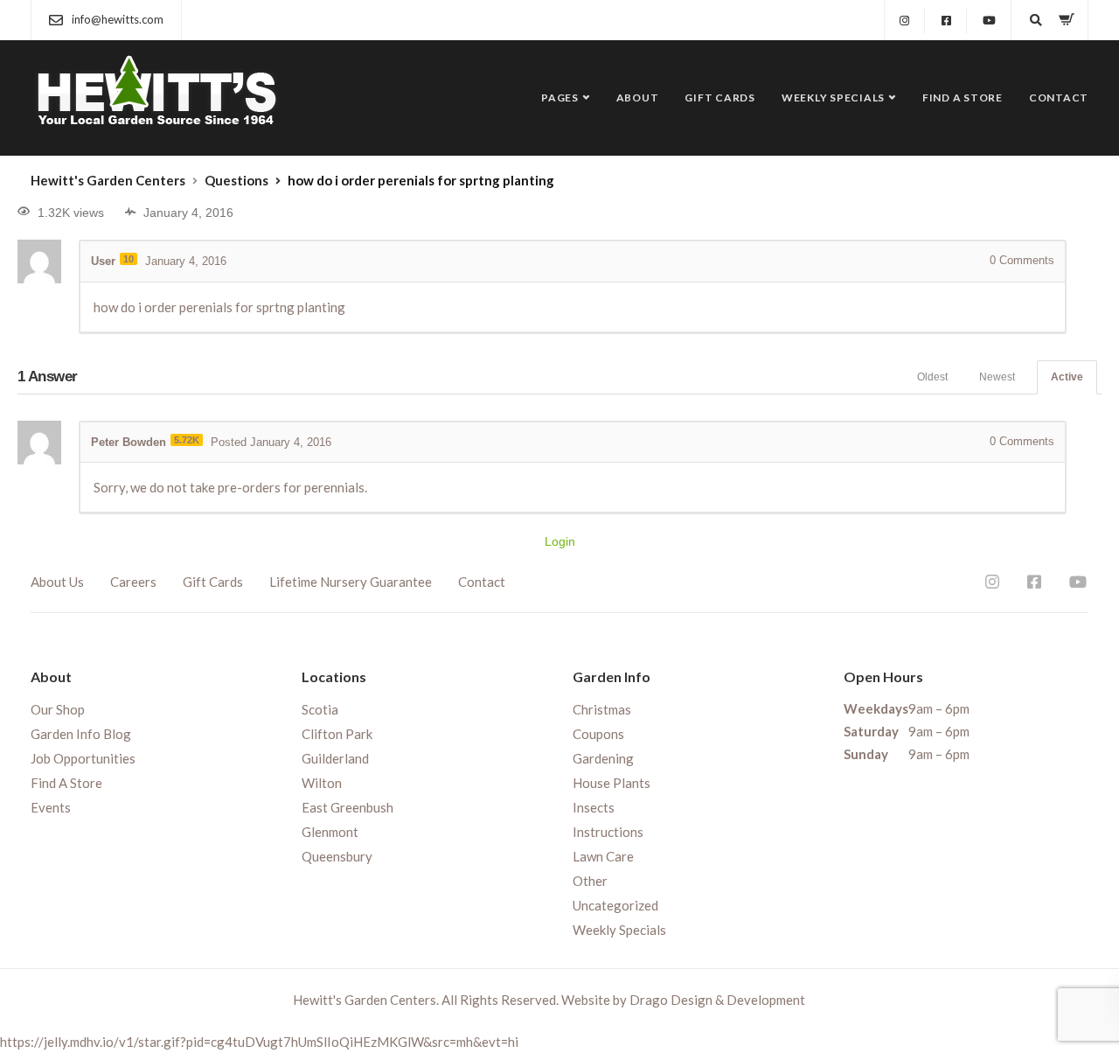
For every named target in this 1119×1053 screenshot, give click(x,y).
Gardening (603, 758)
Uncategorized (615, 905)
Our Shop (58, 709)
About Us (57, 581)
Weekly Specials (833, 97)
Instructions (608, 832)
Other (590, 881)
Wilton (322, 783)
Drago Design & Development (717, 1000)
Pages (560, 97)
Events (51, 807)
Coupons (598, 734)
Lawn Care (603, 856)
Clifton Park (337, 734)
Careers (133, 581)
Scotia (320, 709)
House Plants (611, 783)
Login (560, 541)
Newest (997, 377)
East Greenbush (347, 807)
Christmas (602, 709)
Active (1067, 377)
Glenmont (330, 832)
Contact (1058, 97)
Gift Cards (720, 97)
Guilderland (335, 758)
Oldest (932, 377)
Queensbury (337, 856)
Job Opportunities (83, 758)
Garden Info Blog (81, 734)
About (637, 97)
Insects (594, 807)
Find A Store (962, 97)
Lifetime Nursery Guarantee (350, 581)
